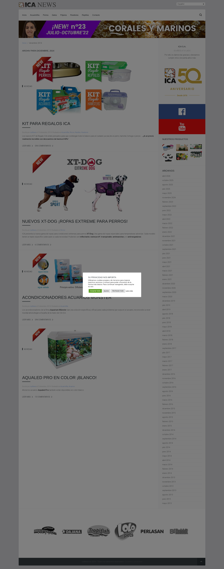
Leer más (129, 291)
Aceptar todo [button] (95, 291)
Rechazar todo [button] (118, 291)
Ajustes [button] (106, 291)
